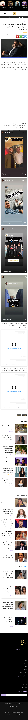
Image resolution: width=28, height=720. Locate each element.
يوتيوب (10, 706)
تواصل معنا (24, 687)
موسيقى (11, 485)
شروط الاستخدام (9, 714)
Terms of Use (18, 714)
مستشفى (19, 415)
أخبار (26, 652)
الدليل (20, 17)
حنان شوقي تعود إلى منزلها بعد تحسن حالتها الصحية (7, 511)
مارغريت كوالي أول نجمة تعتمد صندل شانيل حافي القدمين (7, 470)
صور (26, 657)
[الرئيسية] (14, 13)
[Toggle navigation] (26, 13)
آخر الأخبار (7, 17)
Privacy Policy (6, 712)
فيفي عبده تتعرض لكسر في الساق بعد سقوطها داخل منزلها (7, 501)
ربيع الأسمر (25, 415)
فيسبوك (25, 679)
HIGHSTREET (15, 17)
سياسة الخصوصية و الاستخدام (17, 712)
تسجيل (3, 695)
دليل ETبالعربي (23, 672)
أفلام (26, 660)
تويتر (26, 682)
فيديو (5, 13)
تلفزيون (25, 663)
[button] (25, 36)
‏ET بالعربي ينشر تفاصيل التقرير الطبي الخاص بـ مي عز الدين (7, 533)
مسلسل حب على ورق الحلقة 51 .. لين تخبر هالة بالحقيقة (7, 437)
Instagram (15, 706)
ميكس (25, 21)
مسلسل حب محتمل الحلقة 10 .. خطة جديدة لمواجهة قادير (7, 427)
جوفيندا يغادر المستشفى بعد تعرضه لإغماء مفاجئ (7, 555)
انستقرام (25, 684)
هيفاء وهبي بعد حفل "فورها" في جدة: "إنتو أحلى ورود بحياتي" (7, 481)
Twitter (13, 706)
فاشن (25, 669)
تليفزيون (11, 431)
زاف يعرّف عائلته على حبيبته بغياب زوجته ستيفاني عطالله (7, 460)
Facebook (17, 706)
